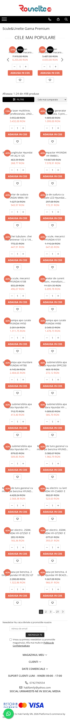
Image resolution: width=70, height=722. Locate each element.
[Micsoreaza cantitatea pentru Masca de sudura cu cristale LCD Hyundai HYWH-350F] (46, 212)
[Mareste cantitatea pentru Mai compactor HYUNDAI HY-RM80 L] (58, 170)
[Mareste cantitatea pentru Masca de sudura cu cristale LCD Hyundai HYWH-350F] (58, 212)
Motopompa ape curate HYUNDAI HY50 (17, 322)
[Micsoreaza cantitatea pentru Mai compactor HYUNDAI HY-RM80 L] (46, 170)
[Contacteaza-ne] (50, 19)
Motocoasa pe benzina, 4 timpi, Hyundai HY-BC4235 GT (52, 573)
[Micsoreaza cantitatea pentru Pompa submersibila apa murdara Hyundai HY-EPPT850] (46, 421)
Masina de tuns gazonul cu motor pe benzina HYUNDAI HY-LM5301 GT (17, 489)
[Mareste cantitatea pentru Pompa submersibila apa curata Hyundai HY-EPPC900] (23, 421)
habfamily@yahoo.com (37, 687)
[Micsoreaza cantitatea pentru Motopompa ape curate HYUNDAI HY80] (46, 338)
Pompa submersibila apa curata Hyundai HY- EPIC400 (17, 447)
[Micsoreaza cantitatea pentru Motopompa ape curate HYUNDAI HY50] (11, 338)
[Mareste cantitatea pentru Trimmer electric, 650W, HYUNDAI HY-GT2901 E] (58, 547)
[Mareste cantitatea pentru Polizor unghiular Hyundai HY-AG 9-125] (23, 170)
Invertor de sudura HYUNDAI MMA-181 (17, 196)
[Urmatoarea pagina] (62, 612)
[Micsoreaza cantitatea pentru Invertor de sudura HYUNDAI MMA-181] (11, 212)
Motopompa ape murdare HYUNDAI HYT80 (17, 364)
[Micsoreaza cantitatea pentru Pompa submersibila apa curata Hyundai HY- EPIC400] (11, 463)
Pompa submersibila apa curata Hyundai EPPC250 (52, 364)
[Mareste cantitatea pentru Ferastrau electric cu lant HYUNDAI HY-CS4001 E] (58, 505)
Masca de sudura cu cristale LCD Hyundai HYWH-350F (52, 196)
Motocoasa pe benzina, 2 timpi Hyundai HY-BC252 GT (17, 573)
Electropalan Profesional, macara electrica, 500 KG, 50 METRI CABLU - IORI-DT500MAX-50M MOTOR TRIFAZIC (20, 50)
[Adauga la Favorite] (20, 80)
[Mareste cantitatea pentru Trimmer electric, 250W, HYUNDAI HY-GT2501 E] (23, 547)
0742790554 (37, 682)
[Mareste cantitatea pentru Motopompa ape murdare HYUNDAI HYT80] (23, 379)
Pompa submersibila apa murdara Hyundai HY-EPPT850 (52, 406)
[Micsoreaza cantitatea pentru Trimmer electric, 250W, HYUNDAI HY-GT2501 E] (11, 547)
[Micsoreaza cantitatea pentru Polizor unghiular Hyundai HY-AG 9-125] (11, 170)
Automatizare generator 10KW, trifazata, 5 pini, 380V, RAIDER (52, 112)
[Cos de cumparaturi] (58, 19)
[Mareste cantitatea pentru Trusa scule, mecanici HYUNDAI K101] (58, 254)
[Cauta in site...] (66, 19)
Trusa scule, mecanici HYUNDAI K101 (52, 238)
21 (57, 611)
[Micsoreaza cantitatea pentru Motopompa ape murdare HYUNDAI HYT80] (11, 379)
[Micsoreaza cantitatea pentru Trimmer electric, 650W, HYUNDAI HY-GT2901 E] (46, 547)
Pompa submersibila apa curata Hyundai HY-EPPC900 (17, 406)
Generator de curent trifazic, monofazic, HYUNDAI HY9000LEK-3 (53, 280)
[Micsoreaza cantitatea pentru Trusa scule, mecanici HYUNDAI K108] (11, 296)
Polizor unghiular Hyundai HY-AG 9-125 (17, 154)
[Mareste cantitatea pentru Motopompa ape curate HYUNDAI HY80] (58, 338)
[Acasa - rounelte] (35, 8)
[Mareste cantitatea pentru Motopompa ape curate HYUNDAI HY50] (23, 338)
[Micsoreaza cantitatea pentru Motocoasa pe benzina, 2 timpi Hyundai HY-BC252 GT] (11, 589)
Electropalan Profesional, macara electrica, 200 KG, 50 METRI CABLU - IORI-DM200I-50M (50, 50)
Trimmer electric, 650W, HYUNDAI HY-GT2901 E (52, 531)
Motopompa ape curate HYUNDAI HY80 (52, 322)
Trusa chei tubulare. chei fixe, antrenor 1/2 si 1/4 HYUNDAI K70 (17, 238)
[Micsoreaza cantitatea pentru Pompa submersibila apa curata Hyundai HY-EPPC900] (11, 421)
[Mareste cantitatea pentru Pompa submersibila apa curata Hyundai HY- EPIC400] (23, 463)
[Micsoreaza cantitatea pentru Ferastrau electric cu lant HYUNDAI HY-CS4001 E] (46, 505)
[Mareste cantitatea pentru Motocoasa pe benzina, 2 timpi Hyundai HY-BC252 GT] (23, 589)
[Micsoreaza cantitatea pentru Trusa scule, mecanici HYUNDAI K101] (46, 254)
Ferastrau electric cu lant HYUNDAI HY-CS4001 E (52, 489)
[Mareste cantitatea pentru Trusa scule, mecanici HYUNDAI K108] (23, 296)
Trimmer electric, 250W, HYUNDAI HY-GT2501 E (17, 531)
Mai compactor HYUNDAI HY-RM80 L (52, 154)
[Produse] (5, 20)
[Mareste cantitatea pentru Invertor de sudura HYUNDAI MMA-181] (23, 212)
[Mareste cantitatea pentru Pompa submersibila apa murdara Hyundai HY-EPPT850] (58, 421)
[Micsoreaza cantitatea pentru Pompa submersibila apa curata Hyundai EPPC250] (46, 379)
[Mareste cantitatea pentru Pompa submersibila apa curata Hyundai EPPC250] (58, 379)
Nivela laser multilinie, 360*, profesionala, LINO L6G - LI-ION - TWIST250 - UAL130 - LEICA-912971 (17, 112)
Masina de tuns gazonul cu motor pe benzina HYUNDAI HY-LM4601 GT (52, 447)
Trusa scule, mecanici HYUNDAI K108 (17, 280)
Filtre (19, 99)
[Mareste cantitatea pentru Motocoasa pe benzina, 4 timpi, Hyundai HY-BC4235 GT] (58, 589)
